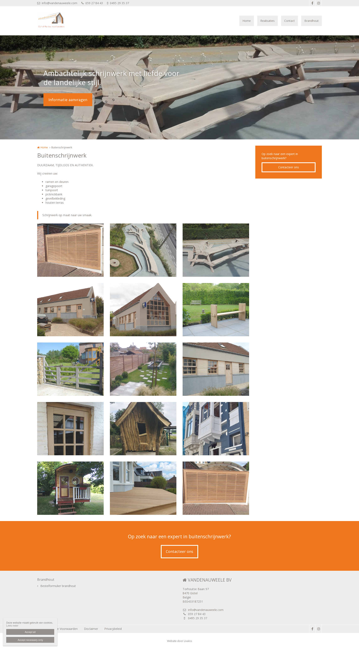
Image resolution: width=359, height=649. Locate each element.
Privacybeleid (113, 629)
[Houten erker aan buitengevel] (216, 428)
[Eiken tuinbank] (216, 309)
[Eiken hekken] (70, 369)
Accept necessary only (30, 640)
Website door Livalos (179, 641)
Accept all (30, 632)
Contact (289, 21)
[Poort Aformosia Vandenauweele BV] (70, 250)
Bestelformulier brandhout (58, 586)
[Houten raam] (143, 309)
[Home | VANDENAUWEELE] (57, 20)
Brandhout (311, 21)
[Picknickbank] (143, 250)
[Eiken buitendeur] (70, 428)
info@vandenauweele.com (59, 3)
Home (246, 21)
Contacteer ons (288, 167)
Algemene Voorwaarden (61, 629)
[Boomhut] (143, 428)
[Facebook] (312, 3)
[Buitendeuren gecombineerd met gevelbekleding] (216, 369)
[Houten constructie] (70, 309)
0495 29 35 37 (119, 3)
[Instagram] (318, 3)
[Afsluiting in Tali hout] (143, 369)
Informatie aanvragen (67, 99)
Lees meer (12, 625)
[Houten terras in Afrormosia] (143, 488)
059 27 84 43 (94, 3)
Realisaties (267, 21)
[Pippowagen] (70, 488)
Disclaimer (91, 629)
